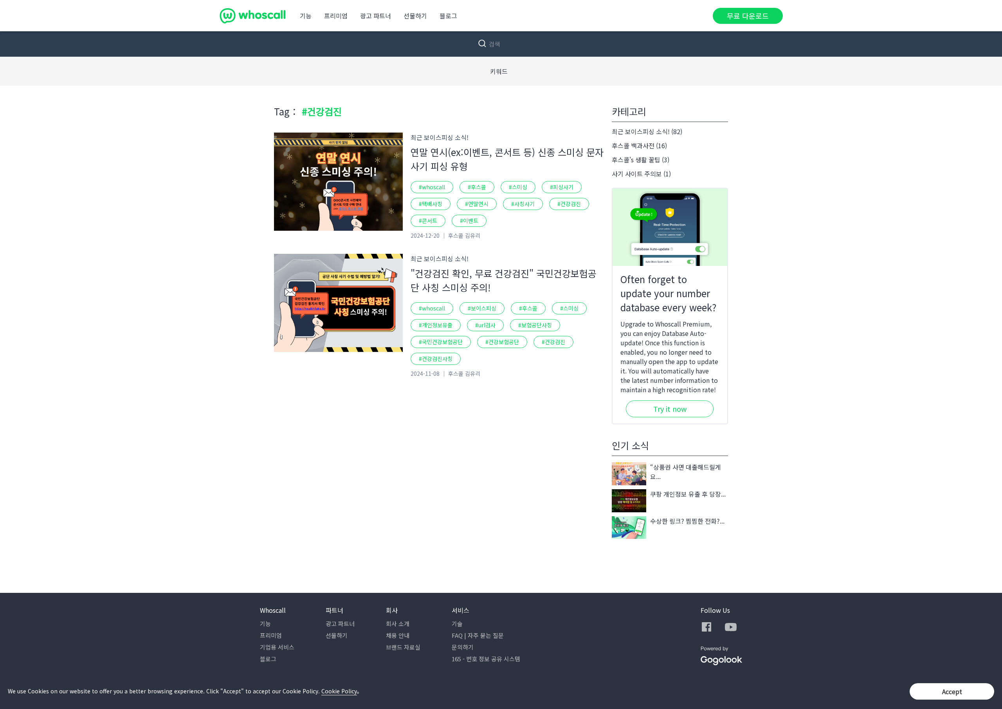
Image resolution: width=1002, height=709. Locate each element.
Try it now (670, 409)
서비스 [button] (460, 610)
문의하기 (463, 647)
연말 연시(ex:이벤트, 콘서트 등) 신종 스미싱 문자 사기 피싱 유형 (507, 159)
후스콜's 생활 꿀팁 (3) (640, 159)
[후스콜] (252, 15)
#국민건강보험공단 (441, 342)
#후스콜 (477, 187)
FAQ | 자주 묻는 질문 (478, 635)
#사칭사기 (523, 204)
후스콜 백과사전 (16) (639, 145)
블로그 (448, 15)
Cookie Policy (339, 691)
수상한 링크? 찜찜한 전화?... (687, 521)
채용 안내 (397, 635)
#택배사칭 (430, 204)
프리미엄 (336, 15)
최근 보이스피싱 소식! (440, 137)
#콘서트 (428, 220)
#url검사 (485, 325)
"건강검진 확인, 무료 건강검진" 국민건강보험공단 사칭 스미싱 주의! (504, 280)
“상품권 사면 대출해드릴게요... (685, 471)
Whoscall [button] (273, 610)
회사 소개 (397, 623)
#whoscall (432, 187)
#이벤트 (469, 220)
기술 (457, 623)
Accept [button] (952, 691)
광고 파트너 (375, 15)
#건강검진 (569, 204)
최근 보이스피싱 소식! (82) (647, 131)
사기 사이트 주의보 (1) (641, 173)
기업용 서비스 (277, 647)
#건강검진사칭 (435, 359)
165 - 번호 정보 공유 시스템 (486, 659)
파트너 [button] (334, 610)
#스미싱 (518, 187)
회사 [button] (392, 610)
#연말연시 (476, 204)
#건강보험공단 (502, 342)
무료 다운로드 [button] (748, 16)
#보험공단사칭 (535, 325)
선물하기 (415, 15)
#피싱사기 (561, 187)
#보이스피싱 (482, 308)
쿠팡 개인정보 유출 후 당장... (688, 494)
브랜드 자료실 (403, 647)
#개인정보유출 (435, 325)
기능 (306, 15)
